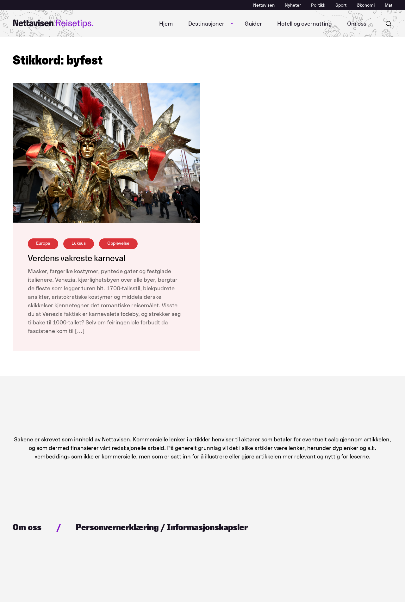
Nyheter (293, 5)
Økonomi (366, 5)
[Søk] (389, 24)
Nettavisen (264, 5)
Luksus (79, 243)
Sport (340, 5)
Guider (253, 23)
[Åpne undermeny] (231, 23)
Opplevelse (118, 243)
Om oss (356, 23)
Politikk (318, 5)
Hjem (166, 23)
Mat (388, 5)
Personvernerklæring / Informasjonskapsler (162, 527)
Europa (43, 243)
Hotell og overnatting (304, 23)
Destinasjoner (206, 23)
